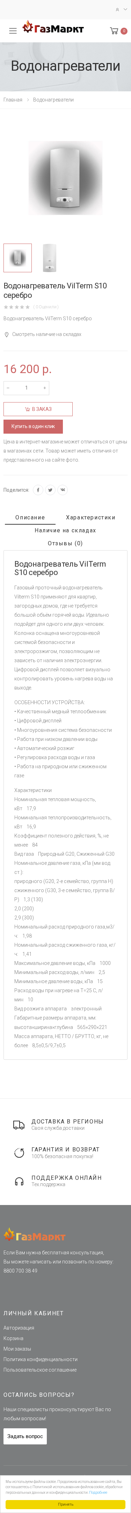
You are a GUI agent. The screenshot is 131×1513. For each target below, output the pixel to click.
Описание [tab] (30, 517)
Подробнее (98, 1492)
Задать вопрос (25, 1436)
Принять (65, 1504)
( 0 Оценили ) (46, 306)
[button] (118, 31)
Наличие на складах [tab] (65, 530)
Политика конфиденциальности (40, 1359)
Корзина (13, 1338)
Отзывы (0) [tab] (65, 543)
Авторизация (18, 1328)
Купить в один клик (33, 426)
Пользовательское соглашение (40, 1370)
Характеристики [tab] (90, 517)
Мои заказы (17, 1349)
